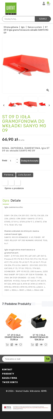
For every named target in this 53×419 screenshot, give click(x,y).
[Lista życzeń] (21, 345)
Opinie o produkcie (14, 188)
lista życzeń (24, 175)
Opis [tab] (6, 200)
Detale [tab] (16, 200)
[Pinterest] (18, 182)
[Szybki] (16, 345)
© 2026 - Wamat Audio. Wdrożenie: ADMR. (26, 391)
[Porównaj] (12, 345)
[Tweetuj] (11, 182)
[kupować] (7, 345)
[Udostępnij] (5, 182)
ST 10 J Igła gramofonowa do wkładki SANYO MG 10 (39, 337)
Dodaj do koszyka (29, 161)
